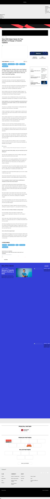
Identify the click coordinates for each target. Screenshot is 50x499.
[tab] (34, 57)
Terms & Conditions (45, 490)
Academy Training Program (14, 481)
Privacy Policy (10, 256)
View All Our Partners (25, 463)
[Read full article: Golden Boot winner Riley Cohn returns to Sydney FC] (44, 76)
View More (46, 265)
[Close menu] (47, 496)
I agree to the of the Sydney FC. (11, 256)
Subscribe (6, 259)
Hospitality (2, 17)
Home (3, 36)
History (22, 480)
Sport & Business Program (14, 484)
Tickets (1, 15)
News (6, 36)
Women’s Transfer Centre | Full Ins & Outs (8, 271)
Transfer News (5, 66)
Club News (4, 64)
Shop (1, 18)
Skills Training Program (14, 478)
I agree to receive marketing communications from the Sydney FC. (14, 257)
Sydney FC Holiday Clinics (15, 476)
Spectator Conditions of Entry (34, 481)
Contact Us (22, 476)
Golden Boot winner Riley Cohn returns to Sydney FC (35, 77)
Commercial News (11, 64)
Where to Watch (33, 476)
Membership (2, 14)
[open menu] (0, 12)
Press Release (22, 64)
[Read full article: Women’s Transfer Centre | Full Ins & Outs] (44, 70)
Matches (3, 482)
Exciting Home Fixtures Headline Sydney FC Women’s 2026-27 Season (35, 83)
